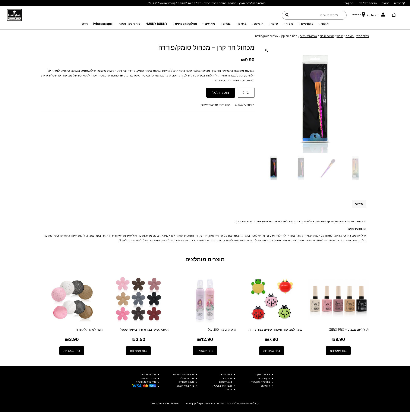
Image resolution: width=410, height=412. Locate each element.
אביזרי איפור (327, 36)
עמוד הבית (362, 36)
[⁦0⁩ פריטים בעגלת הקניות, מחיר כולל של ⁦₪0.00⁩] (393, 14)
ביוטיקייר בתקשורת (260, 381)
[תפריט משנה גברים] (221, 24)
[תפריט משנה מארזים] (203, 24)
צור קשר (349, 3)
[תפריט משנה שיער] (269, 24)
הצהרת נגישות (148, 378)
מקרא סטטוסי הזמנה (183, 374)
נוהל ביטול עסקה (185, 385)
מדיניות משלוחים (368, 3)
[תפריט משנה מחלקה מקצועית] (173, 24)
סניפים (397, 3)
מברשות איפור (308, 36)
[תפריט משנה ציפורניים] (299, 24)
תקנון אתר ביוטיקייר (222, 385)
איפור (340, 36)
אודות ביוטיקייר (262, 374)
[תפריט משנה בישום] (236, 24)
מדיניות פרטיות (148, 374)
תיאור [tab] (359, 204)
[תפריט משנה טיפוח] (284, 24)
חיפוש (287, 14)
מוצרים (350, 36)
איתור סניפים (225, 374)
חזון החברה (264, 378)
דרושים (385, 3)
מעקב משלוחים (186, 381)
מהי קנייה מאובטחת (146, 381)
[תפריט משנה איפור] (319, 24)
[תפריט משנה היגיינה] (252, 24)
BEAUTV (265, 385)
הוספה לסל (220, 92)
